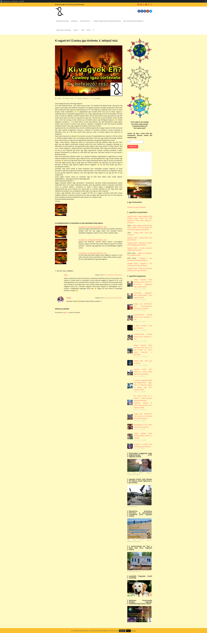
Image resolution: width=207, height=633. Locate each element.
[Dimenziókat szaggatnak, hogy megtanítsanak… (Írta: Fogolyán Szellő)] (130, 296)
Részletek (133, 630)
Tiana (65, 275)
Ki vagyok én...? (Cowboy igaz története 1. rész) (93, 227)
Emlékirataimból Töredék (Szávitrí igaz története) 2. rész (143, 317)
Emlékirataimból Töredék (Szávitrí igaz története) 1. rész (143, 336)
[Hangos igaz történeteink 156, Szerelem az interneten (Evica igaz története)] (130, 417)
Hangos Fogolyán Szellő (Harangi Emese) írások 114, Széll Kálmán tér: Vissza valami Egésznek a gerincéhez (139, 228)
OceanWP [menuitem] (21, 1)
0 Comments (144, 288)
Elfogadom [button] (122, 630)
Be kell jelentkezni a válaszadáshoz (112, 275)
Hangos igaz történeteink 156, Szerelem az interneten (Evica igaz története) (143, 416)
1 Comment (142, 448)
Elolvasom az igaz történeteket (136, 207)
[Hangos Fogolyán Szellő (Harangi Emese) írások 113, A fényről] (130, 436)
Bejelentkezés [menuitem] (7, 1)
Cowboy (59, 98)
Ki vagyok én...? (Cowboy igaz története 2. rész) (93, 240)
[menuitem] (1, 1)
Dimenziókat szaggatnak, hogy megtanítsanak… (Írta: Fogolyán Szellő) (143, 295)
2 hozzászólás (96, 98)
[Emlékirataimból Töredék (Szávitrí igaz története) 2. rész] (130, 318)
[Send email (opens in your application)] (151, 5)
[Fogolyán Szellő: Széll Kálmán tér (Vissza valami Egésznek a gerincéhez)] (130, 372)
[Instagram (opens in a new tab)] (143, 4)
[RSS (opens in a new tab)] (148, 4)
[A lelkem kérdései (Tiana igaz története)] (130, 327)
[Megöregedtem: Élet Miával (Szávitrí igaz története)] (130, 426)
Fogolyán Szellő (132, 216)
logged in (65, 312)
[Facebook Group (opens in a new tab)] (141, 4)
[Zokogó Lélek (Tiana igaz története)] (130, 363)
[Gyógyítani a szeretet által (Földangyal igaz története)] (130, 446)
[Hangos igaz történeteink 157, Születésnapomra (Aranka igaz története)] (130, 307)
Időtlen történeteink (83, 98)
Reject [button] (128, 630)
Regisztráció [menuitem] (15, 1)
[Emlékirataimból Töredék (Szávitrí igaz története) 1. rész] (130, 337)
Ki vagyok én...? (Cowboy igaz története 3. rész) (93, 253)
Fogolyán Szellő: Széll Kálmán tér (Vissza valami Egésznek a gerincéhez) (143, 371)
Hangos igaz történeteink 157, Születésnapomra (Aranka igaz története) (143, 306)
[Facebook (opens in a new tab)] (138, 4)
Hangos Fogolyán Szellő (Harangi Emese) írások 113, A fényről (143, 435)
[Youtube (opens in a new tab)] (146, 4)
